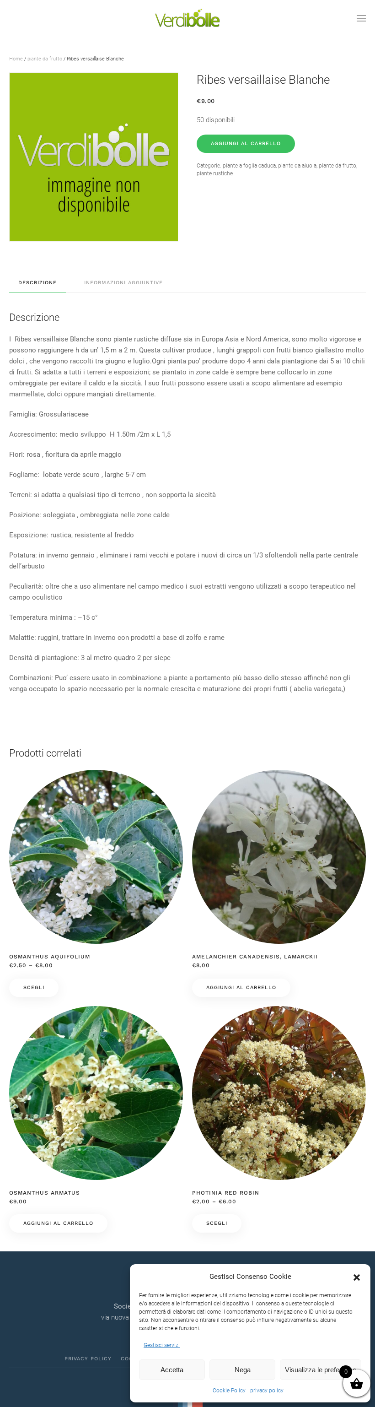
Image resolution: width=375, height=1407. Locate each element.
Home (16, 59)
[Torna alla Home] (187, 18)
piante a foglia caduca (249, 165)
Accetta (172, 1370)
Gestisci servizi (162, 1345)
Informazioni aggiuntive (123, 283)
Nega (243, 1370)
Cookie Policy (229, 1390)
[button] (356, 1276)
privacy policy (267, 1390)
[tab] (33, 283)
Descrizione (37, 283)
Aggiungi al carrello (246, 143)
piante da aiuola (297, 165)
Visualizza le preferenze (320, 1370)
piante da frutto (44, 59)
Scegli (33, 987)
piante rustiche (215, 173)
